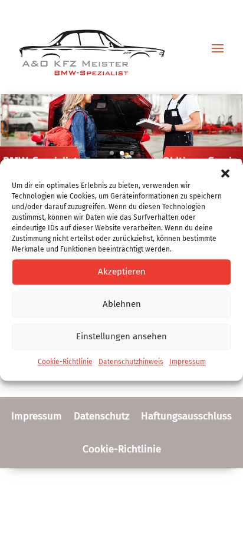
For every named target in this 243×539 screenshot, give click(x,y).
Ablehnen (122, 304)
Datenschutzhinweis (130, 362)
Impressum (187, 362)
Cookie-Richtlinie (65, 362)
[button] (225, 173)
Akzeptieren (122, 271)
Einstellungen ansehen (121, 336)
